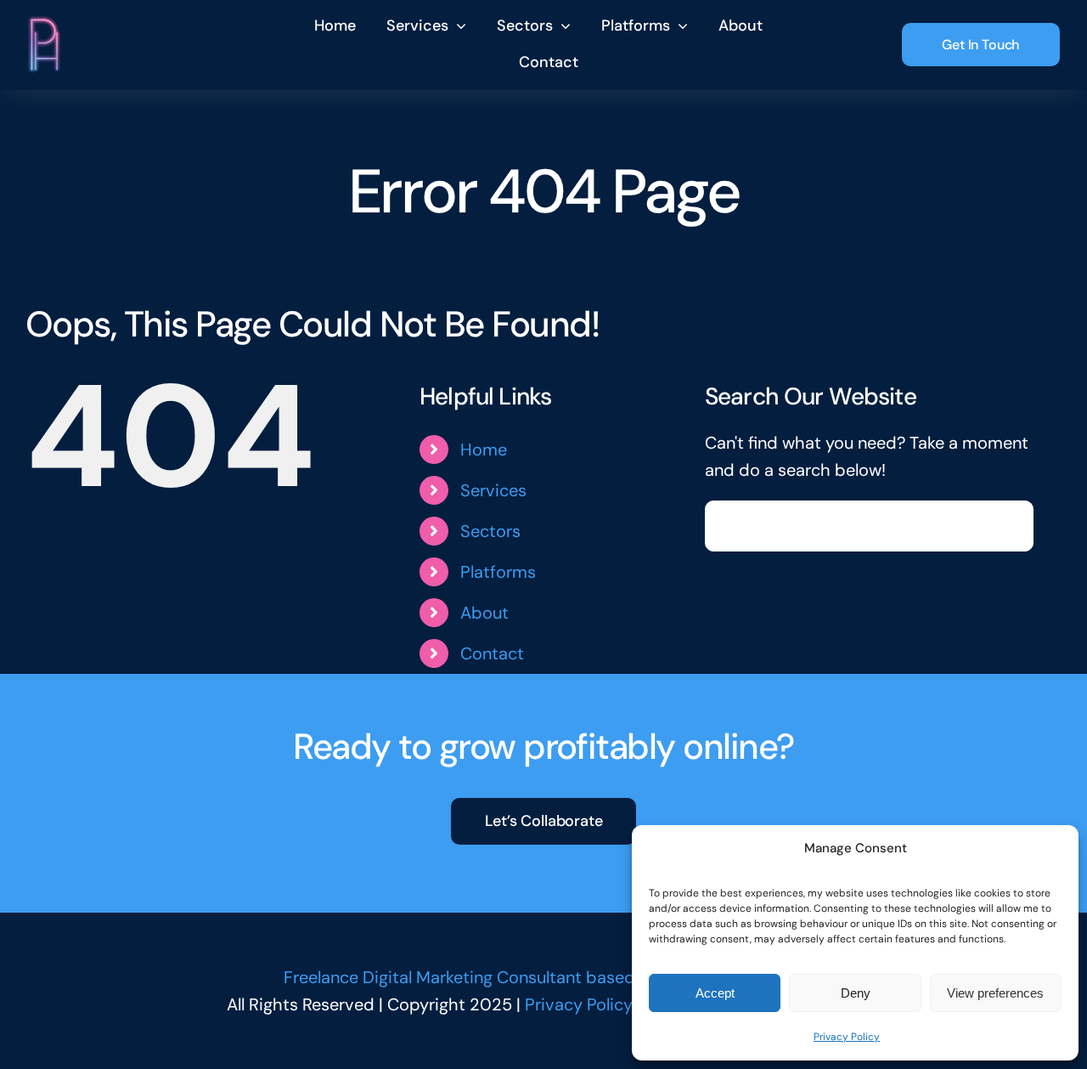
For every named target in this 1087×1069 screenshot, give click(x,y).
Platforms (498, 572)
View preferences (995, 993)
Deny (855, 993)
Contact (492, 653)
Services (493, 490)
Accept (715, 993)
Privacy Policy (847, 1037)
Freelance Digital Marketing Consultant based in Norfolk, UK (513, 977)
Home (483, 449)
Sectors (490, 531)
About (484, 613)
